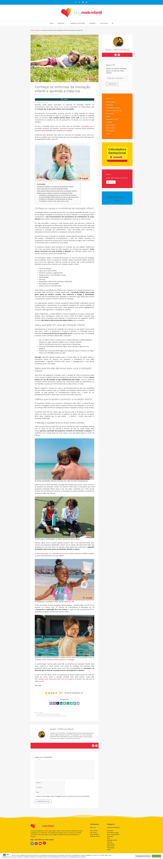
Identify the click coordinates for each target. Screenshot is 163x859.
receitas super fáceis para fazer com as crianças (55, 679)
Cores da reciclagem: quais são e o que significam (48, 714)
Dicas (37, 30)
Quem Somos (94, 830)
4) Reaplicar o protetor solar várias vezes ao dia (53, 201)
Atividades (109, 105)
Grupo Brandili (94, 834)
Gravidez (109, 122)
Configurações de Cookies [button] (143, 856)
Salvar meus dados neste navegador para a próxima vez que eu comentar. (63, 796)
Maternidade (110, 125)
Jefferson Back (65, 729)
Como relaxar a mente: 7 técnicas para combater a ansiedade (51, 716)
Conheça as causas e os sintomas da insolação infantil (55, 186)
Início (51, 23)
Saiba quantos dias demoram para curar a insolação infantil (56, 191)
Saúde (41, 712)
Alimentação (110, 102)
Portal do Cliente (95, 836)
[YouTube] (86, 2)
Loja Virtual (93, 832)
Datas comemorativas (113, 110)
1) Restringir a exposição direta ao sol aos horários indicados (57, 195)
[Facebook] (75, 2)
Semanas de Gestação (113, 827)
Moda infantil (110, 128)
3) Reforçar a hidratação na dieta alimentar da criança (55, 199)
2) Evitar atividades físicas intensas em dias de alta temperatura (59, 197)
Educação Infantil (112, 119)
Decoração (110, 113)
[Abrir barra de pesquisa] (112, 23)
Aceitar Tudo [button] (156, 856)
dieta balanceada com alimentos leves (49, 553)
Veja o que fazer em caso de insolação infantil (52, 189)
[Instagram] (79, 2)
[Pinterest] (83, 2)
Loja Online (104, 23)
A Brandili (92, 23)
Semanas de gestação (77, 23)
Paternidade (110, 131)
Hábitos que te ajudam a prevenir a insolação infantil (54, 193)
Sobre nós (93, 827)
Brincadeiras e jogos (113, 108)
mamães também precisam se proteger (60, 659)
